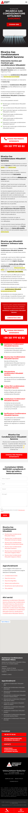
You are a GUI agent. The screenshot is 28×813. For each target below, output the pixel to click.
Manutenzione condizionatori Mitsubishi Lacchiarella (15, 692)
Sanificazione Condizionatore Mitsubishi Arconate (14, 719)
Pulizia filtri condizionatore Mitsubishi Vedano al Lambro (14, 703)
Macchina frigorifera (10, 580)
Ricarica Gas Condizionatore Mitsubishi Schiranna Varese (13, 539)
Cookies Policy (14, 781)
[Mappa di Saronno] (14, 636)
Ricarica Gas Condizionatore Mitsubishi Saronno (14, 357)
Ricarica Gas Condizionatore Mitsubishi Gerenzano (14, 688)
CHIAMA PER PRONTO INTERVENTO (15, 140)
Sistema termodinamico (12, 583)
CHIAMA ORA (14, 24)
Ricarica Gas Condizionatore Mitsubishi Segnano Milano (13, 556)
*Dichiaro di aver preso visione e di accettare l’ (13, 511)
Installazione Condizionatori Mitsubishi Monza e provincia (14, 707)
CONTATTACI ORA (14, 318)
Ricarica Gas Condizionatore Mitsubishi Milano (13, 534)
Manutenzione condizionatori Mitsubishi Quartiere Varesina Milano (15, 696)
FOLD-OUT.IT (10, 805)
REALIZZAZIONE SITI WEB (20, 805)
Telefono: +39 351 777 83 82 (9, 668)
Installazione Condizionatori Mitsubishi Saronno (14, 399)
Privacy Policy (19, 778)
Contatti (7, 744)
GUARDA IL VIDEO (6, 674)
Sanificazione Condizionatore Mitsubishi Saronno (15, 414)
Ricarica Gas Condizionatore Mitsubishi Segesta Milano (13, 551)
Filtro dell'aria (9, 588)
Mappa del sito (9, 778)
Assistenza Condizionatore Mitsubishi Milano (11, 749)
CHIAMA (7, 811)
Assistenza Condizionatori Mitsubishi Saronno (14, 345)
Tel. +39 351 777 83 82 (14, 772)
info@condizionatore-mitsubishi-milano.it (13, 739)
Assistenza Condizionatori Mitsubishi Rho (13, 684)
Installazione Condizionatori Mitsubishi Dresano (14, 711)
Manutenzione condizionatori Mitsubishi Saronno (13, 373)
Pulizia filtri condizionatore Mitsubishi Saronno (14, 387)
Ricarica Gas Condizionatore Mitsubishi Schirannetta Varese (14, 543)
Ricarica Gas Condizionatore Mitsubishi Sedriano (13, 547)
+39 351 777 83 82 (9, 734)
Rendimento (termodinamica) (14, 586)
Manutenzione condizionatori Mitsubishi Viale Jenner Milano (15, 699)
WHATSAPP (21, 811)
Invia (5, 515)
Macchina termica (10, 578)
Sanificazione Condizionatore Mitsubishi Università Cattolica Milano (14, 715)
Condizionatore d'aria (11, 575)
